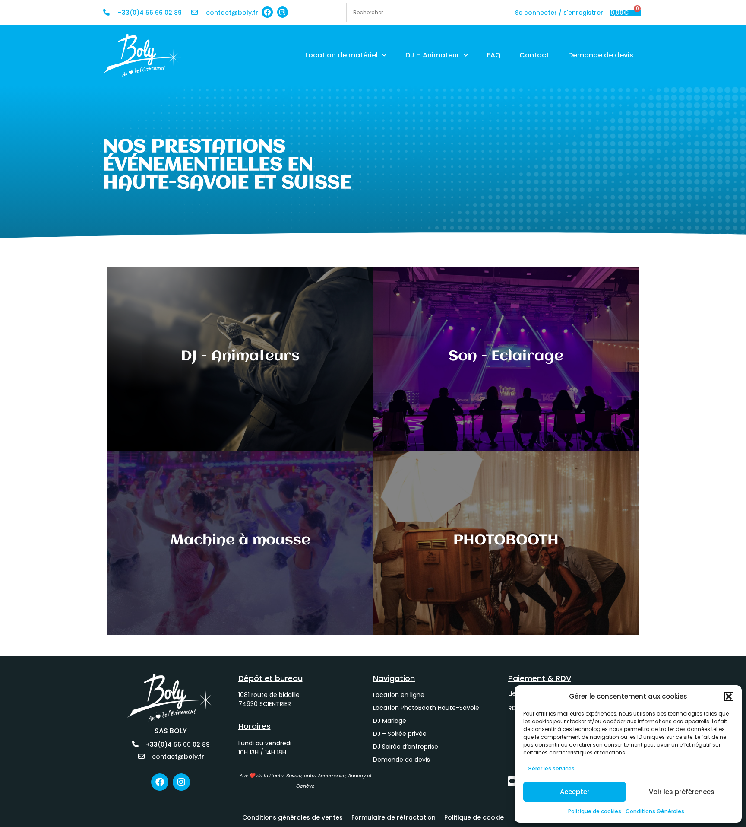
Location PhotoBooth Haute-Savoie (426, 707)
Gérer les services (551, 768)
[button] (728, 696)
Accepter (575, 791)
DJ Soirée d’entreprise (405, 746)
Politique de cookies (594, 811)
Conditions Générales (655, 811)
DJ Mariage (389, 720)
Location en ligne (398, 694)
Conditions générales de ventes (292, 817)
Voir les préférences (681, 791)
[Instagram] (282, 12)
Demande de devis (600, 55)
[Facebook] (267, 12)
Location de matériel (341, 55)
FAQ (494, 55)
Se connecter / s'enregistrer (559, 12)
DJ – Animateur (432, 55)
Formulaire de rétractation (393, 817)
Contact (534, 55)
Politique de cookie (474, 817)
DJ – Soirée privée (400, 733)
